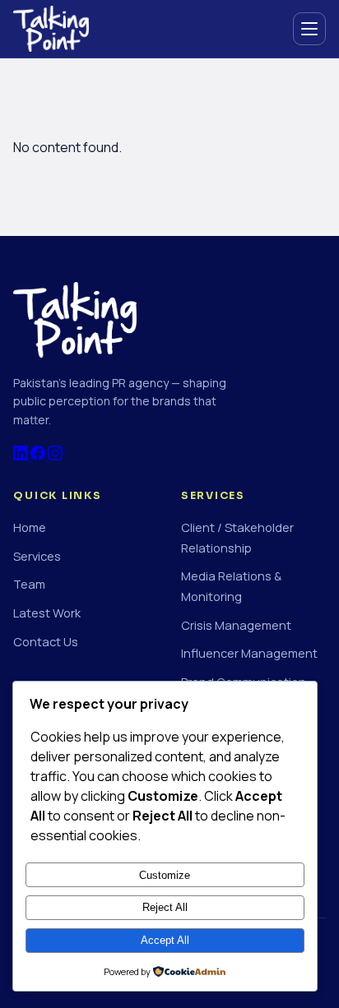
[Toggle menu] (309, 28)
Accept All (165, 940)
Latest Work (47, 612)
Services (37, 556)
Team (29, 584)
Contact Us (45, 641)
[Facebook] (39, 455)
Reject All (165, 907)
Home (29, 527)
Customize (164, 875)
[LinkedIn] (21, 455)
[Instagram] (55, 455)
